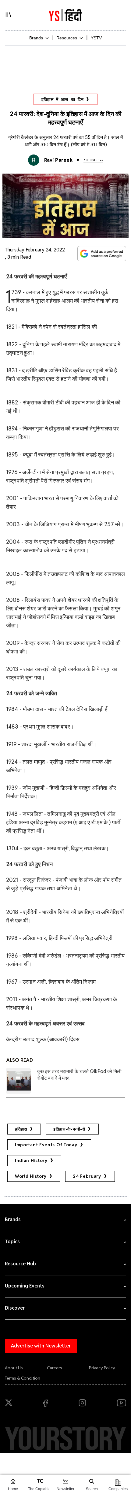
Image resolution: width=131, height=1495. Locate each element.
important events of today (46, 1145)
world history (31, 1176)
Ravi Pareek (58, 160)
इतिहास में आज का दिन (62, 99)
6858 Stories (93, 160)
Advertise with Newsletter (41, 1346)
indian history (31, 1160)
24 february (87, 1176)
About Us (14, 1367)
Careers (54, 1367)
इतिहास (21, 1129)
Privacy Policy (102, 1367)
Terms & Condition (22, 1378)
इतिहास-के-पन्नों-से (69, 1129)
